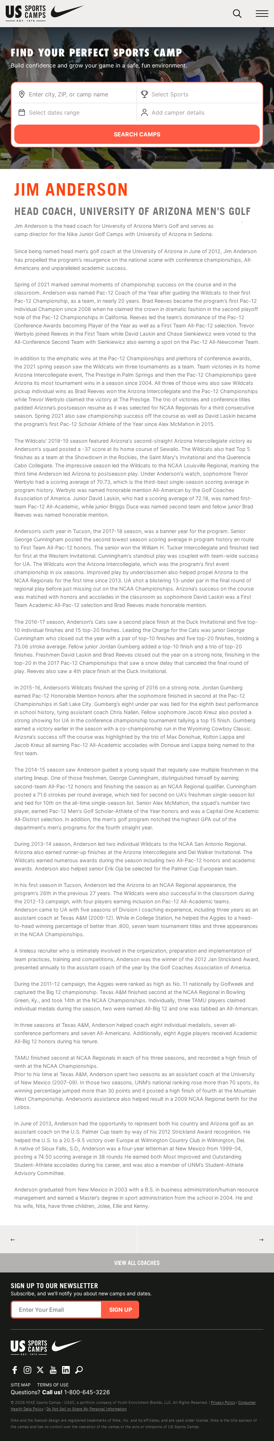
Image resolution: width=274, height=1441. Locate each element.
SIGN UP (120, 1309)
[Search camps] (79, 1370)
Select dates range (54, 112)
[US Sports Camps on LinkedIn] (66, 1370)
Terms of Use (52, 1384)
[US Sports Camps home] (45, 13)
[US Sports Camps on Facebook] (15, 1370)
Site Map (21, 1384)
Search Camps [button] (137, 134)
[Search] (237, 13)
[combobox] (81, 94)
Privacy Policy (223, 1402)
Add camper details (178, 112)
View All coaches (137, 1262)
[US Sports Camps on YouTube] (53, 1370)
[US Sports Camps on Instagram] (27, 1370)
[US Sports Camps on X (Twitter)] (40, 1370)
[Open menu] (262, 13)
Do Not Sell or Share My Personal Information (86, 1408)
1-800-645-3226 (87, 1392)
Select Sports (170, 94)
